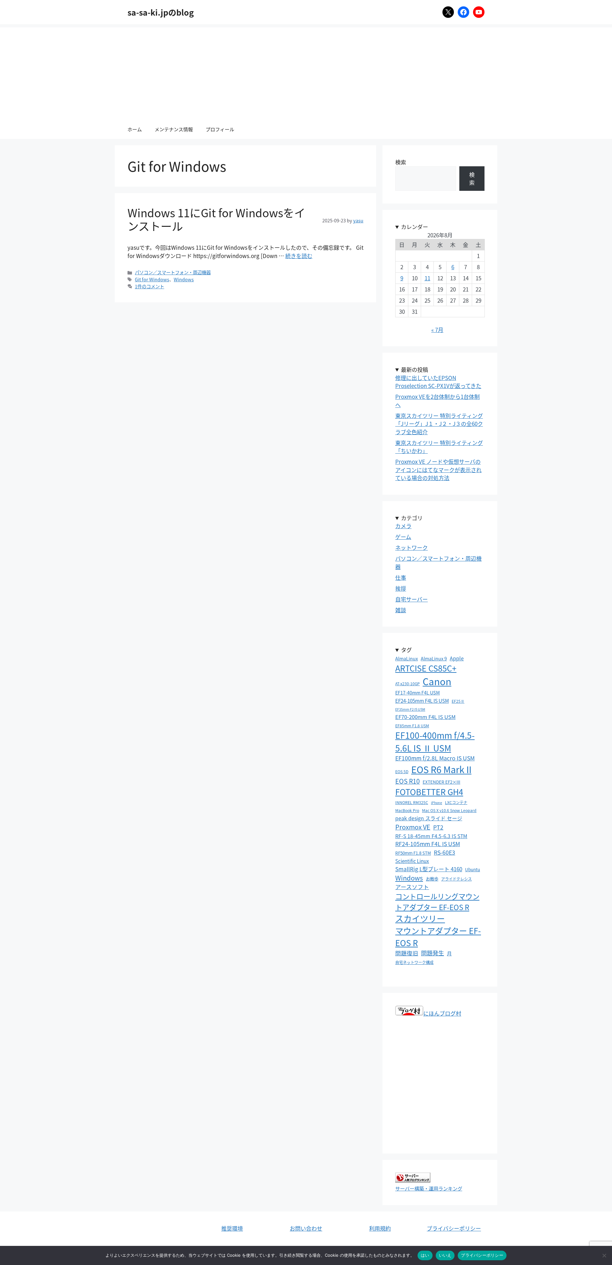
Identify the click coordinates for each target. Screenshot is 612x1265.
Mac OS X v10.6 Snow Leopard (449, 810)
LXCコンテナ (456, 802)
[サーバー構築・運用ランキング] (412, 1180)
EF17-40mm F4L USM (417, 692)
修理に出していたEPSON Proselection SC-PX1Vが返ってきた (438, 382)
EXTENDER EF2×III (441, 782)
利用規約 (380, 1228)
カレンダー (414, 227)
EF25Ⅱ (458, 701)
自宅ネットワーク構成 (414, 962)
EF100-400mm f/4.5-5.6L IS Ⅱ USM (435, 741)
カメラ (403, 526)
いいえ (445, 1255)
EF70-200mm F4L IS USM (425, 717)
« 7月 (437, 330)
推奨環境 (232, 1228)
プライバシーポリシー (454, 1228)
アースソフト (412, 887)
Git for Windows (152, 279)
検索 (400, 162)
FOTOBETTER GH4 (429, 791)
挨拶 (400, 588)
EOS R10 (407, 781)
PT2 (438, 827)
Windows (184, 279)
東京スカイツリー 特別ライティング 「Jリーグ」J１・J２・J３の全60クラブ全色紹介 (439, 424)
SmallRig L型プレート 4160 (428, 869)
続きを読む (298, 256)
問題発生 (432, 953)
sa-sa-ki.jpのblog (160, 12)
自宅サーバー (411, 599)
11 (427, 278)
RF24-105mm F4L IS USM (427, 844)
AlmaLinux (406, 658)
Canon (437, 681)
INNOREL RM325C (411, 802)
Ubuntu (472, 869)
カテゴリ (412, 518)
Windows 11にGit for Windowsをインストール (216, 219)
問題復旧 (406, 953)
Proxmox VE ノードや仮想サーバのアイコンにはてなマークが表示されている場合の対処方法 (438, 469)
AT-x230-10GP (407, 683)
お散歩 (432, 878)
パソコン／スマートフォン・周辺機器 (173, 272)
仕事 (400, 577)
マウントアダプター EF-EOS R (438, 936)
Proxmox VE (412, 826)
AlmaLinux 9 (434, 658)
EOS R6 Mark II (441, 769)
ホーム (134, 129)
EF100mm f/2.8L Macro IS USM (435, 758)
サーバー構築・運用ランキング (428, 1188)
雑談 (400, 610)
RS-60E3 (444, 852)
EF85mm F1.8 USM (412, 725)
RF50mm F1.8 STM (413, 853)
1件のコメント (149, 286)
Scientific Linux (412, 860)
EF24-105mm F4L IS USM (422, 700)
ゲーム (403, 537)
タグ (406, 650)
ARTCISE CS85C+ (425, 668)
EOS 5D (401, 771)
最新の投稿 (414, 369)
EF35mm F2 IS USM (410, 709)
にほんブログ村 (442, 1013)
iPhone (436, 802)
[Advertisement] (306, 72)
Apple (457, 658)
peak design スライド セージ (428, 818)
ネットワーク (411, 547)
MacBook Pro (407, 810)
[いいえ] (604, 1255)
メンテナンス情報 (174, 129)
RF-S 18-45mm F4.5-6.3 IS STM (431, 836)
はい (425, 1255)
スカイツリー (420, 918)
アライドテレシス (456, 878)
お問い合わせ (306, 1228)
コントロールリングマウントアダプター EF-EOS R (437, 901)
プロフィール (220, 129)
